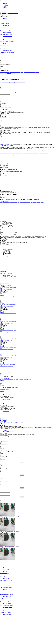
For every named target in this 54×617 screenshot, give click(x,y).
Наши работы (5, 7)
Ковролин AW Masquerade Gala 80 (6, 332)
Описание (8, 112)
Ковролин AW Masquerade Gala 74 (6, 323)
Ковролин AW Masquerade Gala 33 (6, 297)
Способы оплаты (32, 153)
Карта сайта (5, 430)
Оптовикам (5, 3)
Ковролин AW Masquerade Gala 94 (6, 349)
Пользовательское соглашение (8, 431)
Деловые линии (5, 202)
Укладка (4, 4)
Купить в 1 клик (7, 107)
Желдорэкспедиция (21, 202)
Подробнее (2, 295)
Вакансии (4, 6)
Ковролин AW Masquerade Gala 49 (6, 306)
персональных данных (15, 462)
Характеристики (3, 112)
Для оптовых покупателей (5, 372)
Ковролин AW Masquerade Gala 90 (6, 340)
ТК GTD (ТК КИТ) (14, 202)
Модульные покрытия (26, 72)
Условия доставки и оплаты (5, 378)
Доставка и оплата (6, 2)
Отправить (21, 462)
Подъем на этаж (25, 153)
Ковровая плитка (11, 72)
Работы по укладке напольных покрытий (7, 383)
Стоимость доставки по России (17, 153)
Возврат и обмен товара (44, 153)
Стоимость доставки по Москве (6, 153)
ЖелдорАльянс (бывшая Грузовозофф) (37, 202)
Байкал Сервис (27, 202)
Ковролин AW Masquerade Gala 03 (6, 289)
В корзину (2, 107)
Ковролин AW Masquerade (5, 144)
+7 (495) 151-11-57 (3, 11)
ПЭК (1, 202)
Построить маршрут (4, 435)
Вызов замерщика (21, 112)
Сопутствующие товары (34, 72)
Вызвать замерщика (4, 283)
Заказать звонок (3, 12)
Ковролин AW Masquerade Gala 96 (6, 357)
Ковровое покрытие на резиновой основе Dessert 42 (9, 516)
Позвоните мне (3, 421)
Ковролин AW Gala (7, 409)
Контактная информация (4, 389)
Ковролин (2, 72)
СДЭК (9, 202)
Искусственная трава (18, 72)
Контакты (4, 8)
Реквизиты (37, 153)
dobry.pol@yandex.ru (4, 420)
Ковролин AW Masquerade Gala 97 (6, 366)
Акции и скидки (6, 5)
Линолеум (6, 72)
